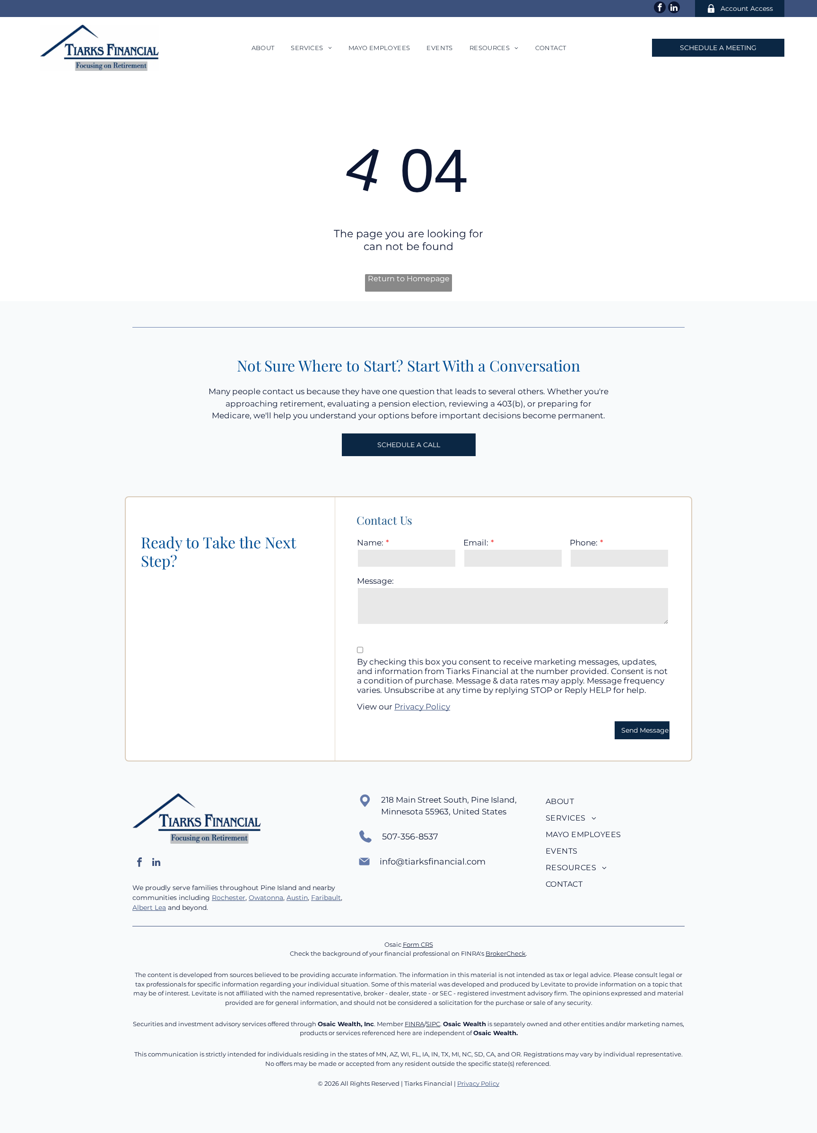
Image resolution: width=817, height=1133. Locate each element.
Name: (370, 542)
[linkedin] (674, 8)
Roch (220, 897)
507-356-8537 (410, 836)
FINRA (414, 1024)
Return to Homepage (409, 278)
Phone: (584, 542)
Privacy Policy (422, 706)
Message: (375, 581)
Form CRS (418, 944)
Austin (297, 897)
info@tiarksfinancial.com (433, 861)
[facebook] (660, 8)
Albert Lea (149, 907)
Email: (475, 542)
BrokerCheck (506, 953)
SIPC (433, 1024)
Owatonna (266, 897)
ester (237, 897)
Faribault (326, 897)
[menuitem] (262, 48)
